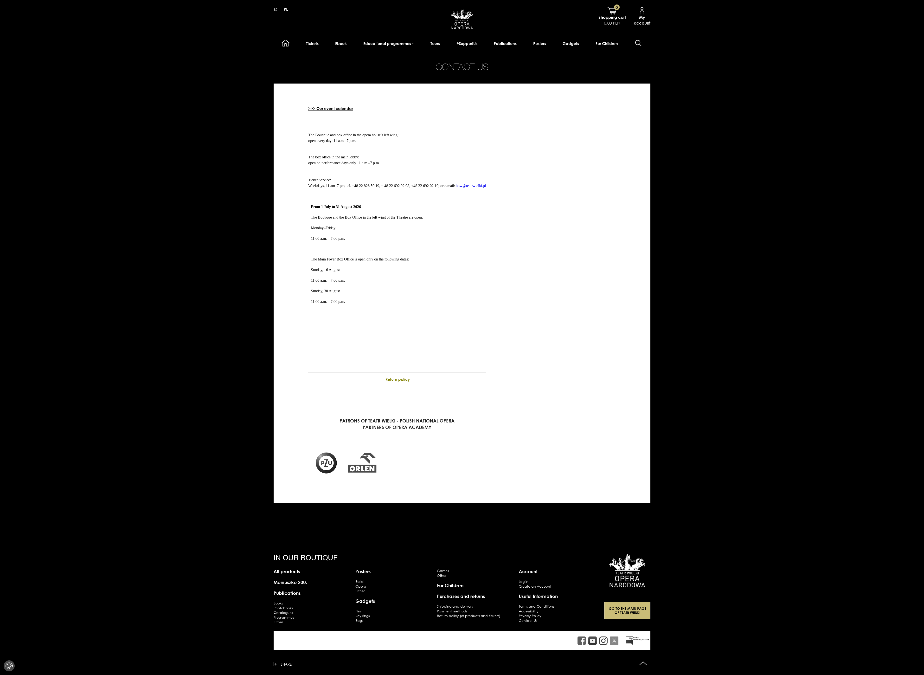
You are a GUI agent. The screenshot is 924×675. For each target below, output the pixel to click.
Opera (360, 586)
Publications (505, 43)
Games (443, 571)
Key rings (362, 616)
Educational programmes (387, 43)
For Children (607, 43)
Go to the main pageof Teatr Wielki (627, 610)
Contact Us (528, 620)
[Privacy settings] (9, 665)
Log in (523, 581)
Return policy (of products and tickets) (468, 616)
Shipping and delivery (455, 606)
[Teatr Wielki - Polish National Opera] (627, 570)
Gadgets (571, 43)
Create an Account (535, 586)
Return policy (397, 379)
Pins (358, 611)
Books (278, 603)
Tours (435, 43)
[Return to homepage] (462, 18)
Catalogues (283, 612)
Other (278, 622)
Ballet (360, 581)
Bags (359, 620)
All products (287, 571)
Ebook (341, 43)
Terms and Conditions (536, 606)
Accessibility (529, 611)
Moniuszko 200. (290, 582)
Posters (539, 43)
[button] (638, 43)
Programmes (284, 617)
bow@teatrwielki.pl (471, 186)
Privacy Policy (530, 616)
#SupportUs (466, 43)
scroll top (643, 663)
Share (286, 664)
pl (286, 9)
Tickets (312, 43)
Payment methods (452, 611)
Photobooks (283, 608)
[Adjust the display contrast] (276, 9)
